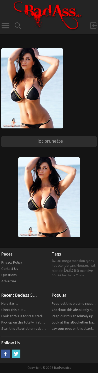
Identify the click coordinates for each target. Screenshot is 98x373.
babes (71, 270)
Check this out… (13, 310)
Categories (5, 25)
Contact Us (9, 268)
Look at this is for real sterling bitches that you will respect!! (46, 316)
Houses (83, 265)
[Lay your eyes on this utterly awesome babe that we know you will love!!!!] (32, 50)
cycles (90, 261)
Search (18, 25)
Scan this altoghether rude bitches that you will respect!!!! (44, 328)
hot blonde (60, 265)
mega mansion (73, 261)
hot (93, 265)
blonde (57, 271)
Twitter (16, 354)
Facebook (5, 354)
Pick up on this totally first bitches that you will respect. (43, 322)
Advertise (8, 281)
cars (73, 265)
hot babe (68, 275)
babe (56, 260)
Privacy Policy (11, 262)
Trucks (80, 275)
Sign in (93, 25)
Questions (9, 275)
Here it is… (9, 303)
